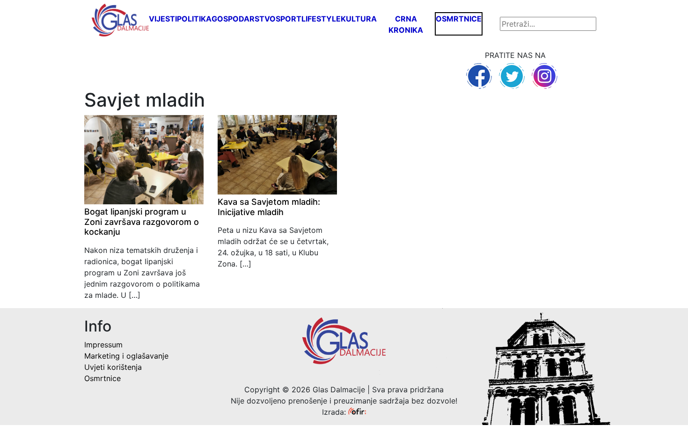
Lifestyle (321, 18)
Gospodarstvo (244, 18)
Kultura (359, 18)
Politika (194, 18)
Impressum (103, 344)
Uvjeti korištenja (113, 367)
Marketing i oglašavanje (126, 355)
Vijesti (163, 18)
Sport (288, 18)
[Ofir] (357, 412)
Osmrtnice (459, 18)
